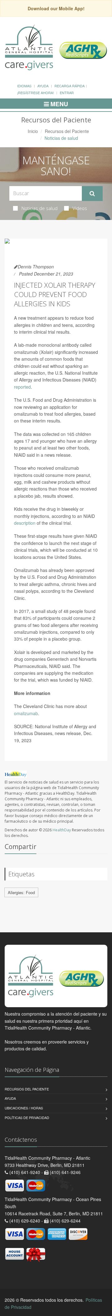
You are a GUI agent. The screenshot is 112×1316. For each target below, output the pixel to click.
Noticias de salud (39, 208)
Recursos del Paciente (67, 131)
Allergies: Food (21, 892)
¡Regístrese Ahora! (35, 92)
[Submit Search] (92, 193)
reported (22, 387)
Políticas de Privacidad (27, 1117)
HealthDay (62, 830)
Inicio (33, 131)
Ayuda (43, 85)
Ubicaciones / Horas (24, 1107)
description (24, 523)
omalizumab (26, 713)
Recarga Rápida (69, 85)
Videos (79, 208)
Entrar (67, 92)
